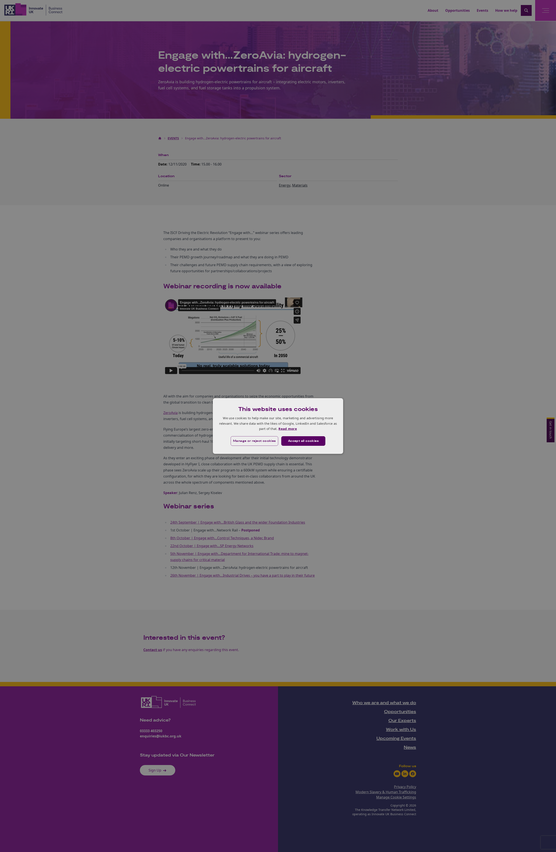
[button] (254, 441)
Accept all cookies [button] (303, 441)
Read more (287, 428)
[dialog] (278, 426)
